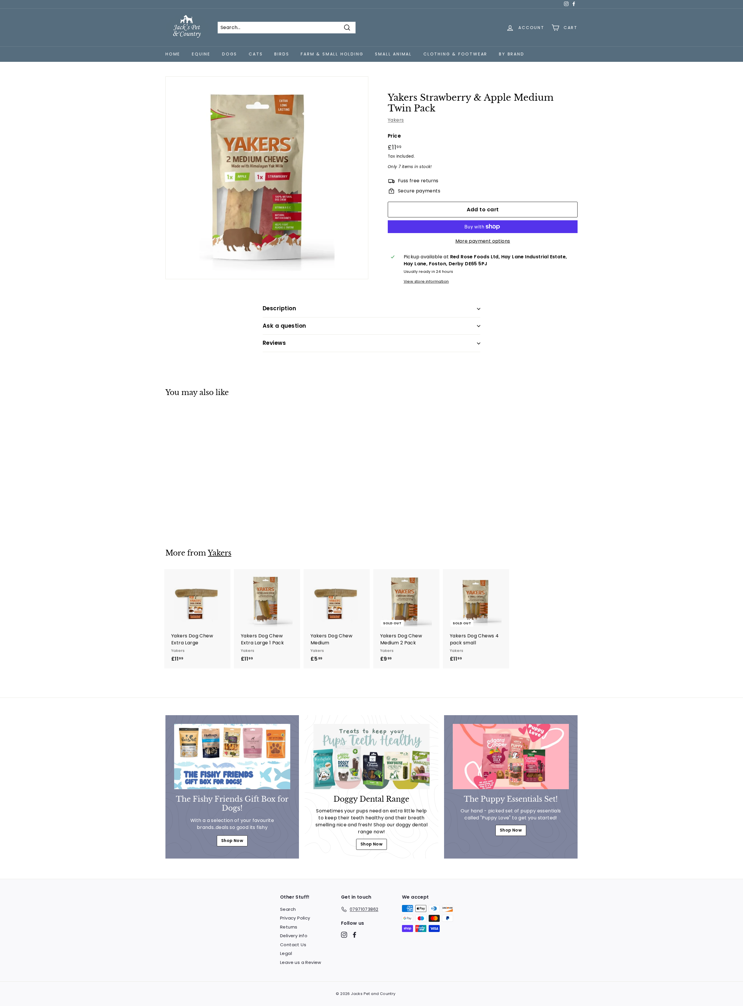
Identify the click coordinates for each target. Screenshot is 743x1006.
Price (394, 135)
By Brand (511, 54)
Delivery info (293, 936)
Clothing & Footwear (455, 54)
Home (172, 54)
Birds (281, 54)
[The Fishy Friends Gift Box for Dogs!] (232, 756)
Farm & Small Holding (332, 54)
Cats (256, 54)
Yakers (396, 120)
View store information (426, 281)
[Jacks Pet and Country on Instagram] (344, 934)
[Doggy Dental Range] (371, 756)
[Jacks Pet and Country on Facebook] (354, 934)
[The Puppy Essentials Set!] (511, 756)
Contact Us (293, 945)
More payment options (482, 241)
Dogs (229, 54)
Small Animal (393, 54)
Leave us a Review (300, 962)
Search (288, 909)
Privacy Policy (295, 918)
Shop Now (232, 840)
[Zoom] (267, 178)
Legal (286, 953)
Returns (288, 927)
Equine (201, 54)
